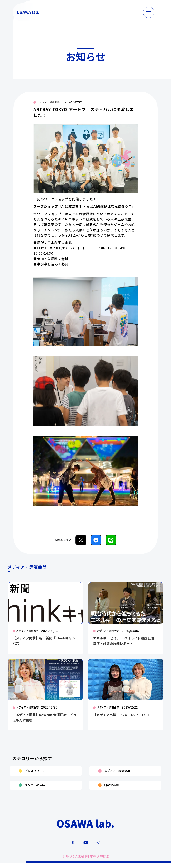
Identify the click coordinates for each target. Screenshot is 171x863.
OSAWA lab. (85, 823)
